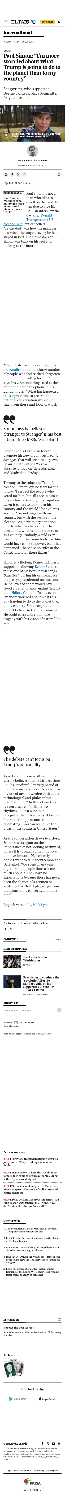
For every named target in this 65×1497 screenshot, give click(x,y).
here (50, 1033)
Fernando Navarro (32, 160)
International (17, 33)
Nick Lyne (41, 905)
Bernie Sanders (46, 567)
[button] (32, 123)
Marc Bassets (30, 995)
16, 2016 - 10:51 (36, 165)
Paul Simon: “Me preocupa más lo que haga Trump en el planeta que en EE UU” (13, 205)
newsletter (11, 1319)
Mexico (7, 42)
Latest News (28, 42)
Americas (26, 1010)
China (16, 42)
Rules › (58, 939)
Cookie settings (38, 1470)
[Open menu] (6, 22)
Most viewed (11, 1221)
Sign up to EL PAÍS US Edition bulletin (28, 923)
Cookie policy (52, 1470)
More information (11, 1026)
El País (26, 965)
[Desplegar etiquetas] (59, 1010)
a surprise (14, 396)
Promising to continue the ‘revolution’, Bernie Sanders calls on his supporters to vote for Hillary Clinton (41, 984)
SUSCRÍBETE (47, 22)
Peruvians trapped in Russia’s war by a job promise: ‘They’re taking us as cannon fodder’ (30, 1162)
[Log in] (59, 22)
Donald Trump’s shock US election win (28, 219)
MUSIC (6, 51)
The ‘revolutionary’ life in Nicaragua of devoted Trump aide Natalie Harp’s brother (31, 1230)
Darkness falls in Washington (35, 959)
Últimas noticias (14, 1152)
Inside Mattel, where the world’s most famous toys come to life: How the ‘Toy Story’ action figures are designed (30, 1176)
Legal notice (12, 1470)
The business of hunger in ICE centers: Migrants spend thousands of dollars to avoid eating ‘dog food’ (30, 1189)
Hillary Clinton (23, 593)
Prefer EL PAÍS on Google (20, 183)
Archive (8, 1355)
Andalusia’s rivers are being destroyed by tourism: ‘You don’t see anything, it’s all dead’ (32, 1249)
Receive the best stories (18, 1328)
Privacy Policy (25, 1470)
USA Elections (10, 1010)
